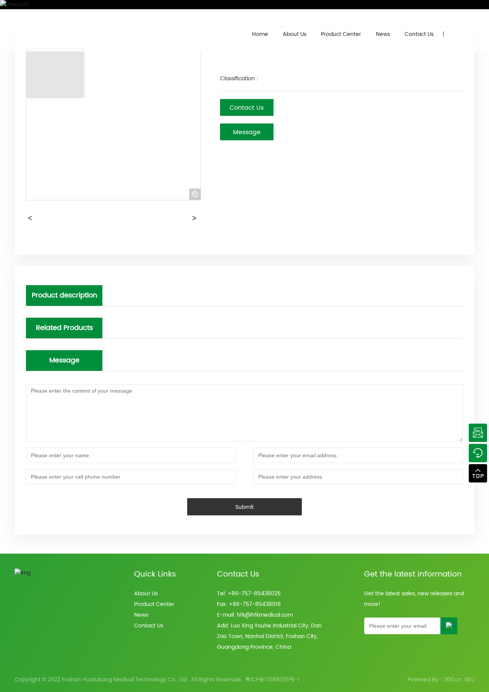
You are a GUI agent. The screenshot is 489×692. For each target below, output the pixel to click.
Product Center (341, 34)
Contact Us (419, 34)
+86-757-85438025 (254, 593)
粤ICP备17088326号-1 (272, 679)
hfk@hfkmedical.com (265, 615)
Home (260, 34)
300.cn (452, 679)
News (383, 34)
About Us (294, 34)
